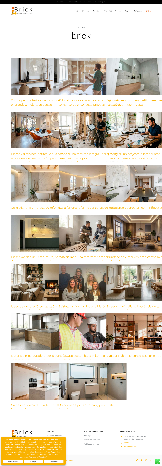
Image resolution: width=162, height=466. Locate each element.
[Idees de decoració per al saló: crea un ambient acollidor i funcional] (45, 282)
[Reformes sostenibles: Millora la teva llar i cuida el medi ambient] (93, 331)
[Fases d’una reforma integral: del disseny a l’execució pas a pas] (93, 130)
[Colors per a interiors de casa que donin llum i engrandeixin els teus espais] (45, 76)
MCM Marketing (69, 460)
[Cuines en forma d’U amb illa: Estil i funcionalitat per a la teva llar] (45, 381)
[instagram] (137, 460)
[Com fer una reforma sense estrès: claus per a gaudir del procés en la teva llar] (93, 183)
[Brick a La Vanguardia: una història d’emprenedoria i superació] (93, 282)
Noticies (72, 162)
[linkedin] (150, 460)
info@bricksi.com (130, 446)
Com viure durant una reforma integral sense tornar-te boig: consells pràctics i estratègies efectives (91, 104)
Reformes (78, 162)
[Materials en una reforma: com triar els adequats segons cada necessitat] (93, 233)
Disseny (119, 162)
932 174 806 (128, 443)
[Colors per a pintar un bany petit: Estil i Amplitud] (93, 381)
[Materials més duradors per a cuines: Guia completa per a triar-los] (45, 331)
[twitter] (146, 460)
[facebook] (142, 460)
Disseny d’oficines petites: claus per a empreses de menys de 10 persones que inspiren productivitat (40, 158)
